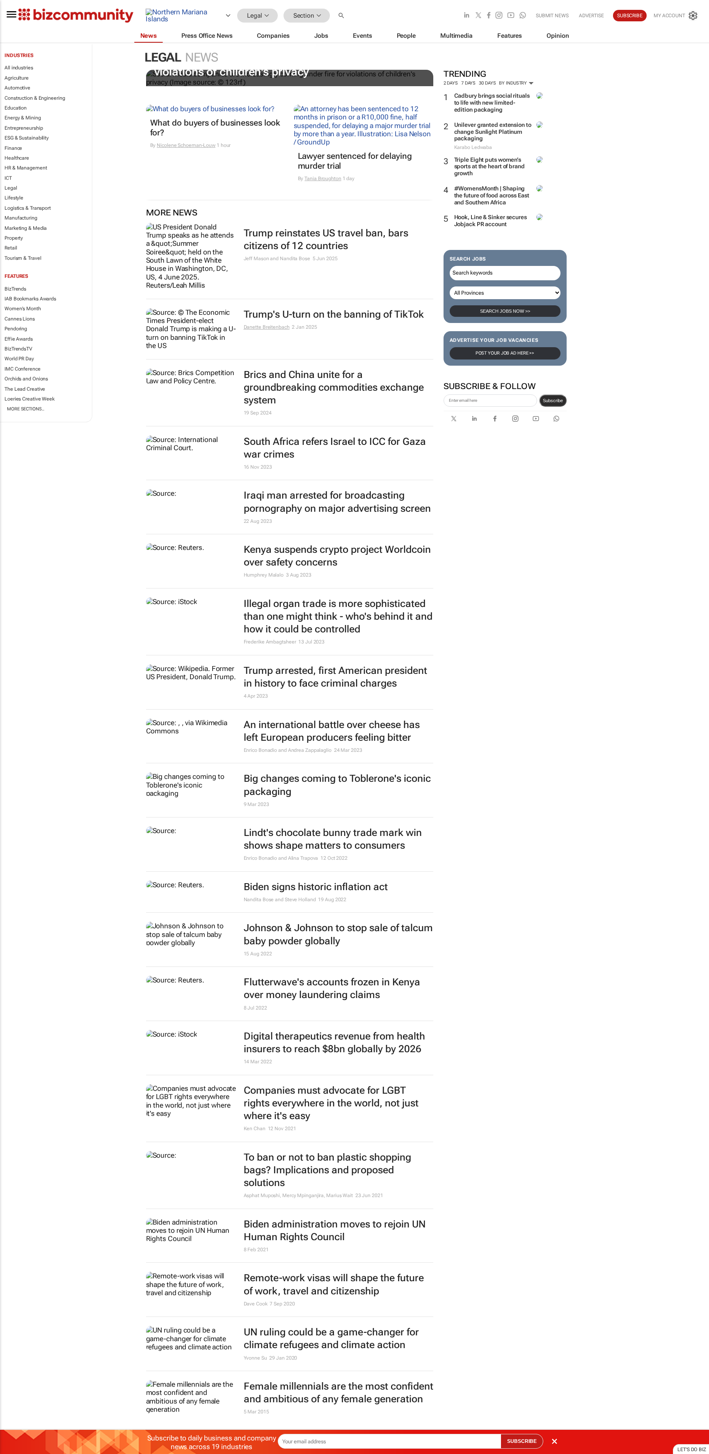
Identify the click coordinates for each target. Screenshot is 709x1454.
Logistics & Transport (28, 208)
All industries (19, 68)
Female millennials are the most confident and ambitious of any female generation (338, 1393)
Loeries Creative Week (30, 399)
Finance (13, 148)
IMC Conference (23, 369)
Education (16, 108)
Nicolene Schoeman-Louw (186, 145)
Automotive (17, 88)
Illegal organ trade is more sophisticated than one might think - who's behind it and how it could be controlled (338, 616)
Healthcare (17, 158)
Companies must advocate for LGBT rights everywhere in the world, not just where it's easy (331, 1103)
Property (14, 238)
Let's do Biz (691, 1449)
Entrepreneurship (24, 128)
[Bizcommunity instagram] (499, 15)
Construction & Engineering (35, 98)
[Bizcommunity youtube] (511, 15)
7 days (468, 83)
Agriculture (17, 78)
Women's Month (23, 308)
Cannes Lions (20, 319)
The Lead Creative (25, 389)
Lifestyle (14, 198)
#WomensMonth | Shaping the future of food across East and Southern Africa (491, 195)
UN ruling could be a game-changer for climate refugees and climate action (331, 1338)
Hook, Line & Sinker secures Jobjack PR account (490, 220)
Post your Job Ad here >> (505, 353)
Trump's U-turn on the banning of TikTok (334, 314)
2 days (451, 83)
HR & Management (26, 168)
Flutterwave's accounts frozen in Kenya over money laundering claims (332, 988)
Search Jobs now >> (505, 311)
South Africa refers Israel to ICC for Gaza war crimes (335, 448)
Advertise (591, 15)
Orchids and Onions (26, 379)
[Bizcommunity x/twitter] (478, 15)
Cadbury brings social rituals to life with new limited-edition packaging (492, 102)
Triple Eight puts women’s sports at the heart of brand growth (489, 166)
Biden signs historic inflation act (316, 887)
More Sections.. (25, 409)
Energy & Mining (23, 118)
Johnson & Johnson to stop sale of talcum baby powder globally (338, 934)
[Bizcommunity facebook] (488, 15)
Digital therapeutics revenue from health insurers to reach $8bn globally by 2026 (334, 1042)
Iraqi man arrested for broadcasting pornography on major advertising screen (337, 502)
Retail (11, 248)
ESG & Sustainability (27, 138)
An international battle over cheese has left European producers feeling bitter (332, 731)
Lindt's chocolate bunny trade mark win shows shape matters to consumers (333, 839)
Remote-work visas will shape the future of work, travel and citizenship (334, 1284)
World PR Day (19, 359)
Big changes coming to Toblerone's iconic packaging (337, 785)
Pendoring (16, 329)
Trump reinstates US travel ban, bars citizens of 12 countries (326, 239)
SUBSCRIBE (522, 1441)
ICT (8, 178)
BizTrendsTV (18, 349)
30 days (487, 83)
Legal (11, 188)
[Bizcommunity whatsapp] (523, 15)
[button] (342, 15)
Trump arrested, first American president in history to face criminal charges (335, 677)
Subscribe (553, 400)
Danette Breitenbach (267, 327)
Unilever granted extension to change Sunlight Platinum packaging (492, 131)
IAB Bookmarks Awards (30, 299)
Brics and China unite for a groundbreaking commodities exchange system (334, 387)
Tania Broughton (322, 178)
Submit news (552, 15)
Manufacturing (21, 218)
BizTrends (15, 289)
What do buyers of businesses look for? (215, 127)
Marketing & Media (26, 228)
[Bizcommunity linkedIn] (466, 15)
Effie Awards (19, 339)
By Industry (513, 83)
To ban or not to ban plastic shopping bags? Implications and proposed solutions (327, 1170)
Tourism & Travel (23, 258)
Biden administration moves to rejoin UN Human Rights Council (334, 1230)
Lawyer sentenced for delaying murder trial (355, 161)
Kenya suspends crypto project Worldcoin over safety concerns (337, 556)
